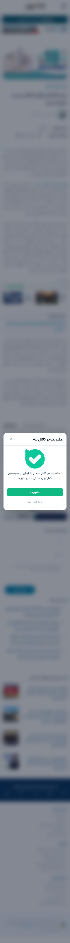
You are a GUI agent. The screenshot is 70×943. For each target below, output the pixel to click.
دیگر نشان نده (35, 502)
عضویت (35, 492)
